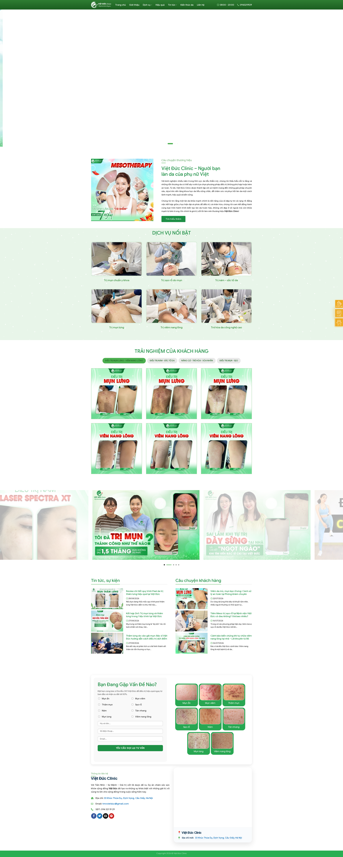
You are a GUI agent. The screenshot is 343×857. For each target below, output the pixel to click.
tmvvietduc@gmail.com (115, 803)
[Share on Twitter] (99, 816)
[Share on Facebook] (93, 816)
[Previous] (10, 78)
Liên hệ (200, 5)
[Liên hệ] (339, 322)
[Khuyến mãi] (339, 303)
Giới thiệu (134, 5)
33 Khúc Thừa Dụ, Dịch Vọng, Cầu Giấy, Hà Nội (128, 798)
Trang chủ (120, 5)
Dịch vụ (146, 5)
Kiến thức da (186, 5)
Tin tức (171, 5)
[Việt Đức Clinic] (101, 4)
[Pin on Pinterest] (111, 816)
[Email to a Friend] (105, 816)
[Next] (332, 78)
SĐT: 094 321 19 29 (105, 809)
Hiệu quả (160, 5)
